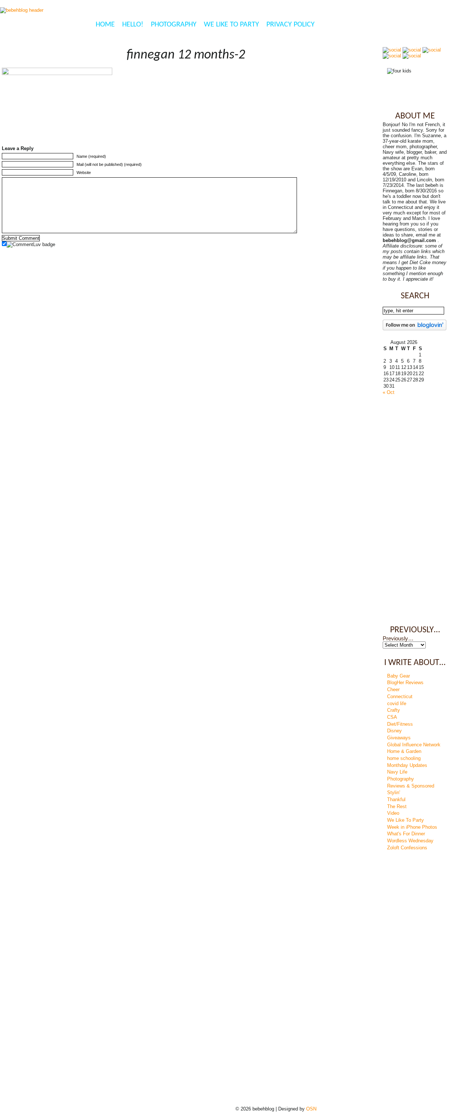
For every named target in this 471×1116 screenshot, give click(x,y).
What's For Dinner (406, 833)
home (105, 24)
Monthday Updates (407, 765)
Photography (173, 24)
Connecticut (399, 696)
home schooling (404, 758)
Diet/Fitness (400, 724)
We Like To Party (231, 24)
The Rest (397, 806)
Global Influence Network (413, 744)
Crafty (393, 710)
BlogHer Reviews (405, 682)
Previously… (398, 638)
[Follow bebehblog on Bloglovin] (414, 328)
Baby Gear (398, 676)
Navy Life (397, 772)
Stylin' (393, 792)
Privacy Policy (290, 24)
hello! (133, 24)
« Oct (388, 392)
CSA (392, 717)
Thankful (396, 799)
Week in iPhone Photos (412, 827)
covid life (396, 703)
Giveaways (399, 737)
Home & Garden (404, 751)
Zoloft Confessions (407, 847)
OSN (311, 1109)
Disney (394, 730)
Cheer (393, 689)
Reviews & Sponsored (410, 786)
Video (393, 813)
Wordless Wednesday (410, 840)
